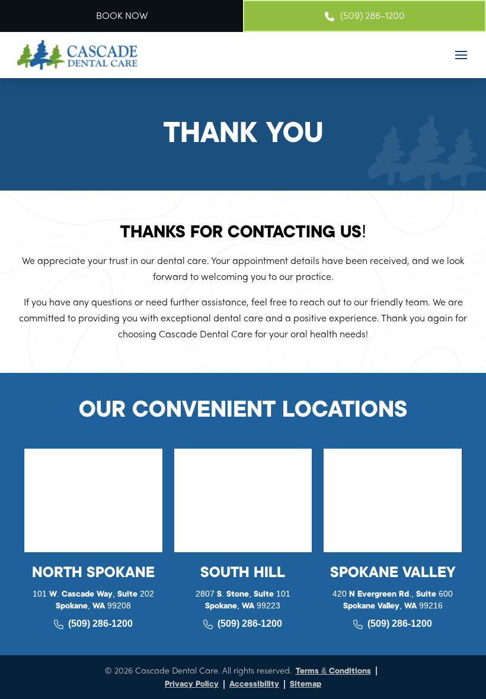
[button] (460, 55)
